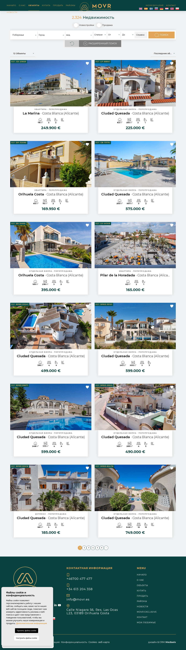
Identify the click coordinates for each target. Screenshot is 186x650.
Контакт (171, 5)
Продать (58, 5)
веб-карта (103, 642)
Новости (12, 12)
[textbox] (25, 35)
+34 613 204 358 (79, 589)
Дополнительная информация (31, 623)
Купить (46, 5)
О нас (22, 5)
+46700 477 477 (79, 578)
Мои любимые (146, 622)
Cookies (93, 642)
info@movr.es (77, 599)
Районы (70, 5)
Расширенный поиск (103, 43)
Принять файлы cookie (26, 630)
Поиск (164, 35)
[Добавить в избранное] (87, 63)
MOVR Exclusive (155, 5)
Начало (11, 5)
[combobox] (24, 35)
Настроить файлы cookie (26, 638)
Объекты (33, 5)
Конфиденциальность (74, 642)
